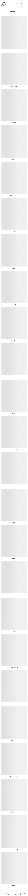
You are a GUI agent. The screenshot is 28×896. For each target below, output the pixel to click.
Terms (12, 891)
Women (12, 14)
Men (8, 14)
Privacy (15, 891)
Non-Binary (18, 14)
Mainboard (24, 895)
